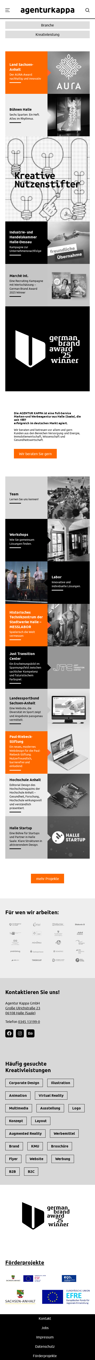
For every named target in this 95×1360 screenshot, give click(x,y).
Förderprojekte (24, 1262)
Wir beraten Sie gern (35, 454)
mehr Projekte (47, 879)
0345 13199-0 (29, 1022)
